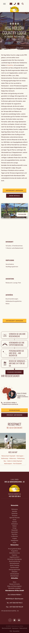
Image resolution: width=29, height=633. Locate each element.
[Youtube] (19, 620)
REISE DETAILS (14, 195)
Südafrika (10, 65)
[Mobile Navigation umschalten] (4, 3)
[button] (14, 212)
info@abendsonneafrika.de (10, 404)
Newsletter (16, 631)
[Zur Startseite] (14, 9)
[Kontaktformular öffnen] (11, 3)
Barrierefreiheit (6, 628)
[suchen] (22, 4)
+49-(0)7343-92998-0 (10, 402)
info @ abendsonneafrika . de (10, 611)
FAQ (11, 631)
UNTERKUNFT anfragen (14, 190)
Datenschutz (23, 628)
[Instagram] (10, 620)
